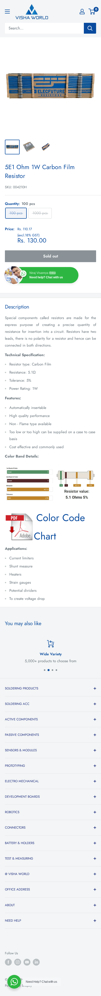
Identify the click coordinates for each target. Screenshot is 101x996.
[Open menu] (7, 11)
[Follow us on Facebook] (8, 962)
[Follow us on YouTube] (27, 962)
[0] (92, 11)
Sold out (50, 256)
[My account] (82, 11)
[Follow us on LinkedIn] (36, 962)
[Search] (90, 28)
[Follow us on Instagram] (17, 962)
